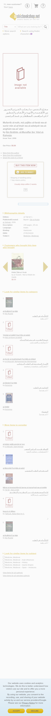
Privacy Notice (28, 703)
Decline (35, 711)
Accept (16, 711)
